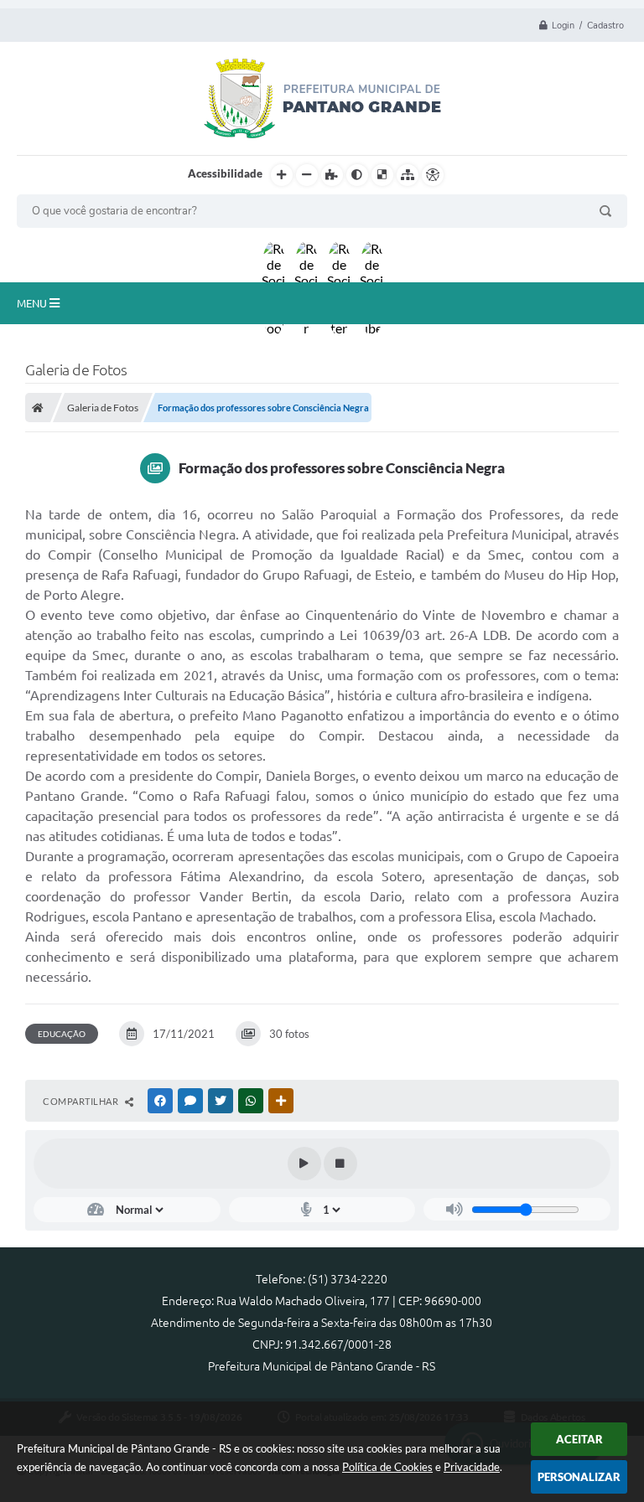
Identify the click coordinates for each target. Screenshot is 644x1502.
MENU (33, 303)
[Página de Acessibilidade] (433, 175)
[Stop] (340, 1163)
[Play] (304, 1163)
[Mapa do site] (407, 175)
